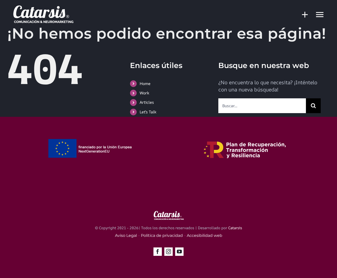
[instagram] (168, 251)
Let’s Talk (148, 112)
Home (145, 83)
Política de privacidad (162, 235)
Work (144, 93)
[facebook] (157, 251)
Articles (147, 102)
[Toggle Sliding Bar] (302, 14)
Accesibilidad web (204, 235)
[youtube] (179, 251)
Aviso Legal (126, 235)
